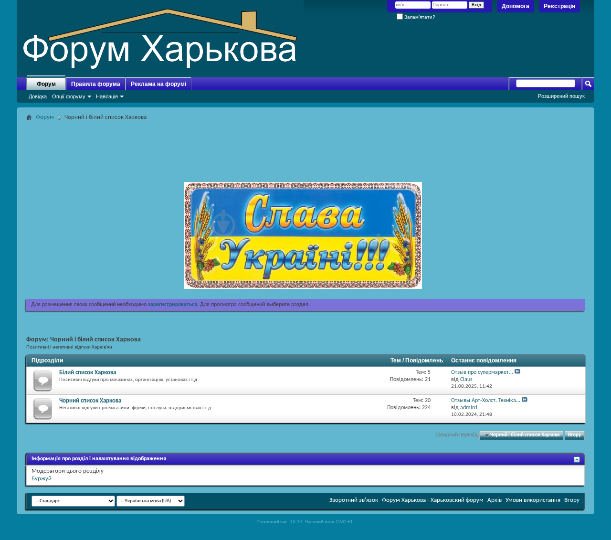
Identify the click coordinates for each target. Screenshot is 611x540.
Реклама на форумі (158, 84)
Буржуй (42, 479)
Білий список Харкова (87, 373)
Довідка (38, 96)
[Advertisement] (305, 145)
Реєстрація (559, 6)
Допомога (515, 6)
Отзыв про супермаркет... (482, 372)
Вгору (574, 435)
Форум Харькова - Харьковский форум (433, 500)
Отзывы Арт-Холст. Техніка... (485, 400)
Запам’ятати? (419, 17)
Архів (494, 500)
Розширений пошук (561, 96)
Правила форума (95, 84)
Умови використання (533, 500)
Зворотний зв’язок (353, 500)
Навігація (107, 96)
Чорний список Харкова (90, 401)
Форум (46, 84)
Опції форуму (68, 96)
